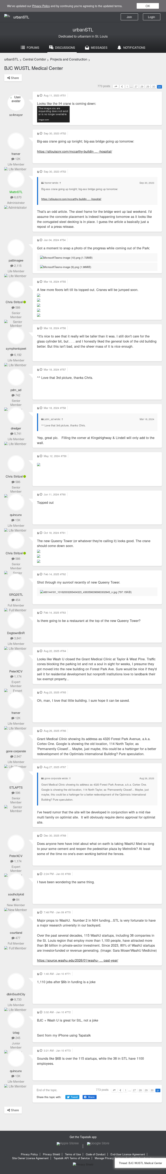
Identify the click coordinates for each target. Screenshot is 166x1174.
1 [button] (127, 86)
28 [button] (141, 86)
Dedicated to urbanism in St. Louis (83, 36)
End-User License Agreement (128, 1154)
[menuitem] (151, 17)
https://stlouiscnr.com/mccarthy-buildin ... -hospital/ (74, 151)
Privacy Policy (41, 6)
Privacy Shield (51, 1154)
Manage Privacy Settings (109, 1158)
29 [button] (147, 86)
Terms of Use (73, 1154)
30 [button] (153, 86)
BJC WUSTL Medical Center (33, 68)
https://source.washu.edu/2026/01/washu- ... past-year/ (77, 960)
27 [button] (136, 86)
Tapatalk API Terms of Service (72, 1158)
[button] (116, 86)
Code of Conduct (95, 1154)
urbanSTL (83, 29)
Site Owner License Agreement (30, 1158)
